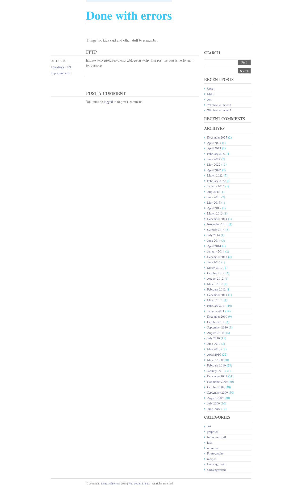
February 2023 (216, 153)
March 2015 (215, 213)
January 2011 (215, 311)
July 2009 (213, 403)
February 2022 (216, 181)
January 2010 (215, 371)
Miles (210, 94)
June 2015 (213, 197)
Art (209, 426)
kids (210, 442)
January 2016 (215, 186)
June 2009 (213, 409)
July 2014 (213, 235)
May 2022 (213, 164)
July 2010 (213, 338)
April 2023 (214, 148)
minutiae (212, 448)
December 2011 (217, 295)
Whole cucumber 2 (219, 110)
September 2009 (217, 392)
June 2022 (213, 159)
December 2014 (217, 219)
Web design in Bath (139, 483)
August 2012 (215, 278)
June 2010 (213, 343)
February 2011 (216, 305)
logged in (110, 101)
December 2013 (217, 257)
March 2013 (215, 267)
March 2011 (215, 300)
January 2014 (215, 251)
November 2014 (217, 224)
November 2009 (217, 381)
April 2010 (214, 354)
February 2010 (216, 365)
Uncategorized (216, 469)
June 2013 (213, 262)
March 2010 (215, 360)
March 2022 (215, 175)
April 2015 (214, 208)
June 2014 (213, 240)
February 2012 (216, 289)
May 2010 (213, 349)
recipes (211, 459)
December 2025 (217, 137)
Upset (210, 88)
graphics (212, 431)
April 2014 (214, 246)
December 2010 (217, 316)
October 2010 (216, 322)
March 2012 (215, 284)
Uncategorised (216, 464)
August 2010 (215, 333)
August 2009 (215, 398)
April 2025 (214, 143)
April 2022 (214, 170)
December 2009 (217, 376)
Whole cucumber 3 (219, 105)
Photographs (215, 453)
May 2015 (213, 202)
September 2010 (217, 327)
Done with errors (110, 483)
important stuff (60, 73)
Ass (209, 99)
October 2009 (216, 387)
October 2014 (216, 229)
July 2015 (213, 191)
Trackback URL (61, 67)
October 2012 (216, 273)
